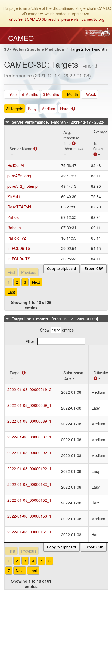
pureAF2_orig (19, 175)
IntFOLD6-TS (18, 258)
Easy (32, 108)
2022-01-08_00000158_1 (29, 516)
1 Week (89, 94)
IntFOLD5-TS (18, 248)
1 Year (11, 94)
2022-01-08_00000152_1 (29, 500)
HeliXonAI (15, 165)
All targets (14, 108)
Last (11, 292)
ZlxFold (13, 196)
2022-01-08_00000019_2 (29, 389)
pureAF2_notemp (22, 186)
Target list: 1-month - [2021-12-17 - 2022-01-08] (55, 318)
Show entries (57, 330)
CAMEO (21, 38)
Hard (64, 108)
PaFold (13, 217)
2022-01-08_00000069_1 (29, 421)
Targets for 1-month (88, 49)
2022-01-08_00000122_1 (29, 468)
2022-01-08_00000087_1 (29, 437)
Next (36, 282)
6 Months (30, 94)
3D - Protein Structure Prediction (34, 49)
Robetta (14, 227)
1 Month (71, 94)
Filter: (30, 341)
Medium (48, 108)
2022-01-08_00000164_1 (29, 531)
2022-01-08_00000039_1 (29, 405)
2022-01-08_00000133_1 (29, 484)
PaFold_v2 (16, 238)
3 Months (51, 94)
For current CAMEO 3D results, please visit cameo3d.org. (56, 19)
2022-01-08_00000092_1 (29, 452)
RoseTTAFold (19, 207)
